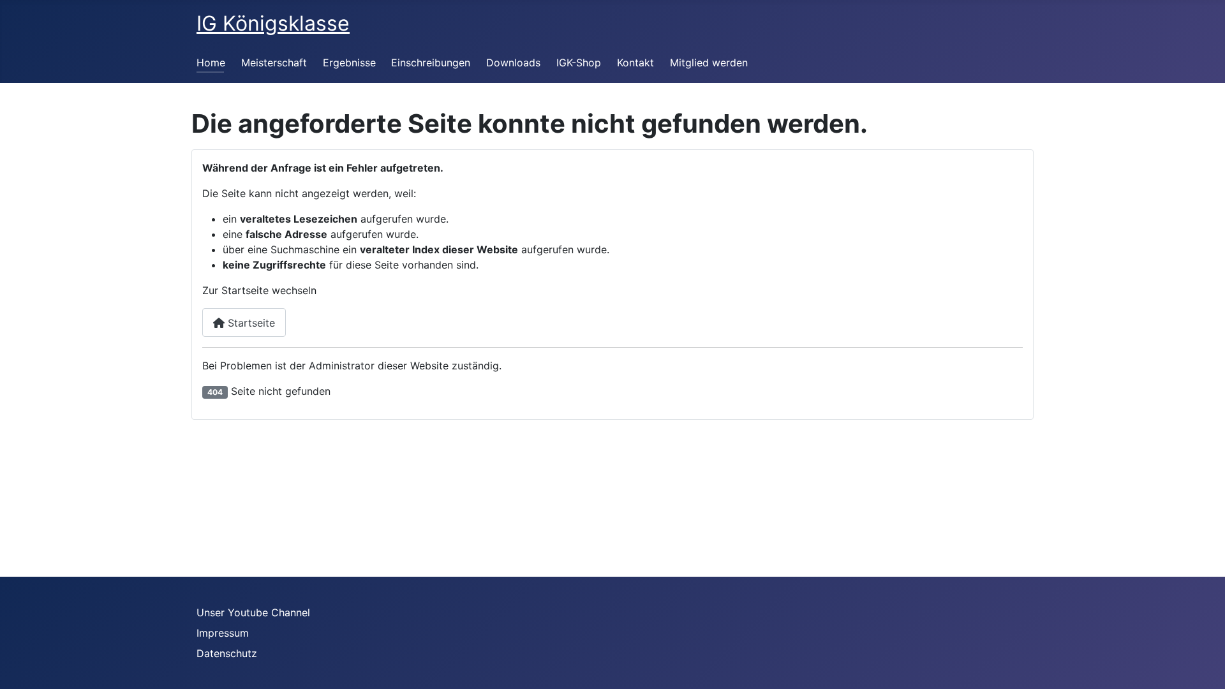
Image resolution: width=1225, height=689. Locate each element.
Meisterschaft (274, 62)
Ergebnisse (349, 62)
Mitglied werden (709, 62)
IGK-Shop (578, 62)
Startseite (250, 322)
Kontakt (635, 62)
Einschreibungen (430, 62)
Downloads (513, 62)
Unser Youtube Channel (253, 612)
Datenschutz (227, 653)
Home (211, 62)
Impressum (223, 632)
